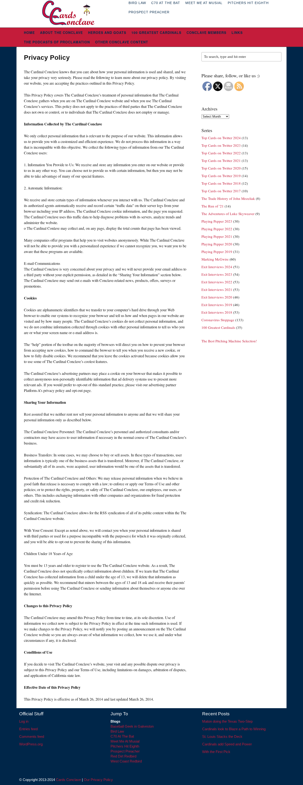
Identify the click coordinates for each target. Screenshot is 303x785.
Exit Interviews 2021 (216, 289)
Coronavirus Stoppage (217, 319)
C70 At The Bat (122, 736)
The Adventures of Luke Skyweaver (227, 213)
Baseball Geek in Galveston (132, 726)
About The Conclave (61, 32)
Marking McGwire (215, 259)
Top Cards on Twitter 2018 (221, 183)
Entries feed (28, 729)
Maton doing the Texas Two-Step (227, 721)
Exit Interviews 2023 (216, 274)
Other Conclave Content (121, 42)
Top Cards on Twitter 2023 (221, 145)
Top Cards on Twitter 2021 (221, 160)
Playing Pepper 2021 (216, 236)
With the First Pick (216, 752)
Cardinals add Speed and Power (227, 744)
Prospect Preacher (149, 12)
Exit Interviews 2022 (216, 282)
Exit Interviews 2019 (216, 304)
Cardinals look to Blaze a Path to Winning (234, 729)
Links (237, 32)
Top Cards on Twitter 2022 (221, 153)
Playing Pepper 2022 (216, 228)
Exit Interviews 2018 (216, 312)
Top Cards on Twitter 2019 (221, 175)
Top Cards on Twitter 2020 (221, 168)
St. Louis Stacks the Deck (222, 737)
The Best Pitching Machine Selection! (229, 341)
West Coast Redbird (126, 761)
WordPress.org (31, 744)
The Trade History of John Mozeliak (228, 198)
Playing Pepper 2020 (216, 244)
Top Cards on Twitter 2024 (221, 137)
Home (29, 32)
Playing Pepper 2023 (216, 221)
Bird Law (117, 731)
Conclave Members (206, 32)
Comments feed (31, 737)
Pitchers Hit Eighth (125, 746)
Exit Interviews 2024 (216, 266)
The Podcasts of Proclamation (57, 42)
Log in (23, 721)
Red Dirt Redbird (123, 756)
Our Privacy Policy (98, 780)
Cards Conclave (68, 780)
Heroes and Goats (107, 32)
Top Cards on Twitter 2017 (221, 190)
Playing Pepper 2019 (216, 251)
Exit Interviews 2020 (216, 297)
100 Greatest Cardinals (156, 32)
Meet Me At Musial (125, 741)
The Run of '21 (212, 206)
